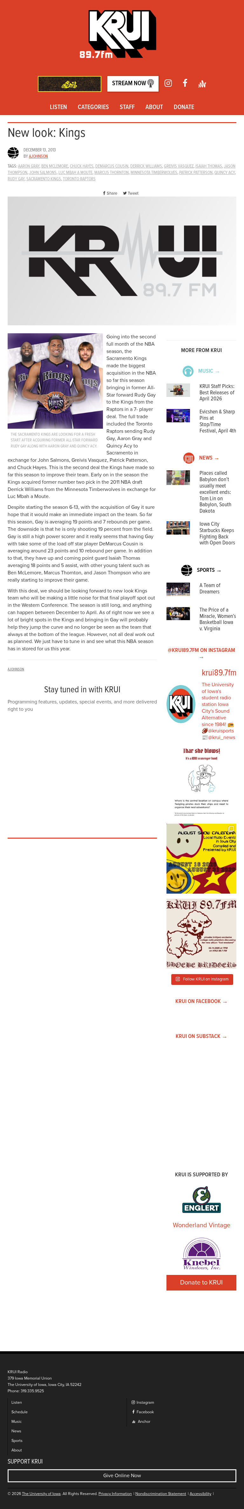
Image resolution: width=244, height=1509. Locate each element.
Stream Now (129, 84)
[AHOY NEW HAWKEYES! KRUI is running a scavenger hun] (201, 784)
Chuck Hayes (81, 166)
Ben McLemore (54, 166)
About (154, 107)
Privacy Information (115, 1494)
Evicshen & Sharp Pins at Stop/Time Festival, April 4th (218, 421)
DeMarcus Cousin (111, 166)
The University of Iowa (41, 1494)
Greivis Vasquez (178, 166)
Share (112, 193)
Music (16, 1421)
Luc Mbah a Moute (75, 173)
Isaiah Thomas (208, 166)
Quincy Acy (224, 173)
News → (209, 458)
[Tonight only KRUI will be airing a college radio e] (201, 934)
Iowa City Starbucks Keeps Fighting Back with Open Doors (217, 534)
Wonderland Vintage (201, 1225)
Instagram (145, 1402)
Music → (209, 371)
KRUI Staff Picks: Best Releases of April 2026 (217, 393)
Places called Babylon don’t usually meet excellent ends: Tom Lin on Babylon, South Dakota (215, 492)
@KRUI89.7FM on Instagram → (201, 654)
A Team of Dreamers (210, 589)
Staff (127, 107)
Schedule (19, 1412)
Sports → (209, 570)
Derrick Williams (146, 166)
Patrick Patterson (196, 173)
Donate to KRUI (201, 1282)
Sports (17, 1440)
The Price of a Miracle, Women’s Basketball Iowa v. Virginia (218, 619)
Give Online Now (122, 1475)
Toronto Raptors (79, 179)
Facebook (145, 1412)
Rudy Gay (16, 179)
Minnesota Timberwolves (154, 173)
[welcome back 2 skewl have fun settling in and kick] (201, 859)
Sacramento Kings (43, 179)
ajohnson (38, 156)
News (16, 1431)
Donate (184, 107)
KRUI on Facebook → (201, 1001)
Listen (58, 107)
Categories (93, 107)
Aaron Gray (28, 166)
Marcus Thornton (111, 173)
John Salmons (43, 173)
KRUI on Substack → (201, 1036)
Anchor (143, 1421)
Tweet (133, 193)
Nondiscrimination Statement (160, 1494)
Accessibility (200, 1494)
